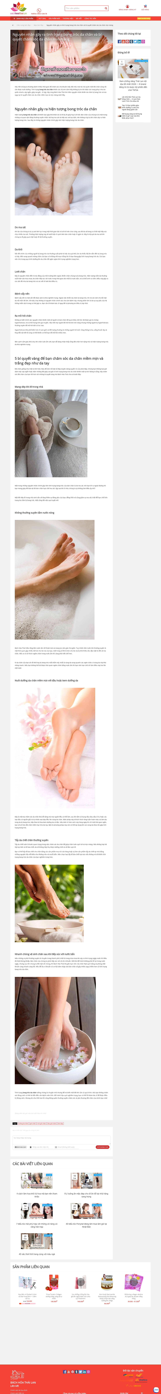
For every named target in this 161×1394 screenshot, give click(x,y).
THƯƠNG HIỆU (68, 18)
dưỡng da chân (23, 1124)
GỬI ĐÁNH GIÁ (102, 1147)
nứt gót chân (41, 1124)
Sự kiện (49, 1175)
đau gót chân (52, 1124)
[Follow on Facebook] (120, 43)
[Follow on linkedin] (139, 43)
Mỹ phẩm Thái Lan (141, 61)
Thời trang (97, 1175)
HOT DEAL (42, 18)
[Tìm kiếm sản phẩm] (106, 8)
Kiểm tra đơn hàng (144, 19)
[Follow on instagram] (143, 43)
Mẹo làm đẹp (47, 1205)
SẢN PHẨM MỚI (54, 18)
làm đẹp (60, 1124)
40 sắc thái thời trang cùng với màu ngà (37, 1254)
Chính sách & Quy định (18, 1390)
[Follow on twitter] (135, 43)
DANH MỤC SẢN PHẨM (24, 18)
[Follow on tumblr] (132, 43)
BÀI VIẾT (79, 18)
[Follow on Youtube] (124, 43)
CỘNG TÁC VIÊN (90, 18)
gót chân (33, 1124)
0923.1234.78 (42, 14)
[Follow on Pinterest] (128, 43)
